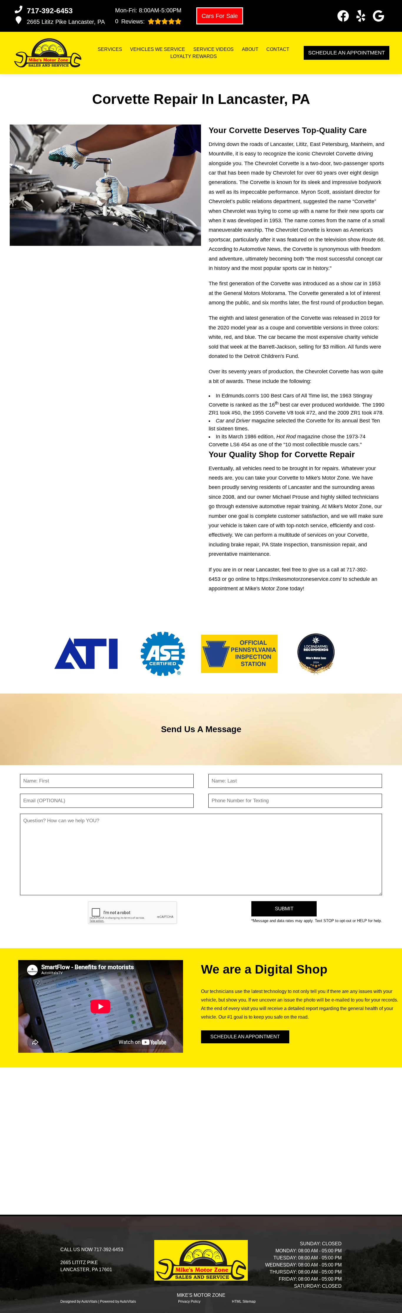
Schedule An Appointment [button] (346, 53)
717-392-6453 (108, 1249)
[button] (343, 16)
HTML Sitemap (244, 1301)
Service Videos (213, 49)
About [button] (250, 49)
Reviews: (130, 21)
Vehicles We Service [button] (157, 49)
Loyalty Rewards (193, 56)
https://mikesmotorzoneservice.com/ (299, 579)
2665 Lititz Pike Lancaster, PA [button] (66, 22)
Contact (277, 49)
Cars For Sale (220, 16)
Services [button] (110, 49)
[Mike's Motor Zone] (48, 53)
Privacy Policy (189, 1301)
